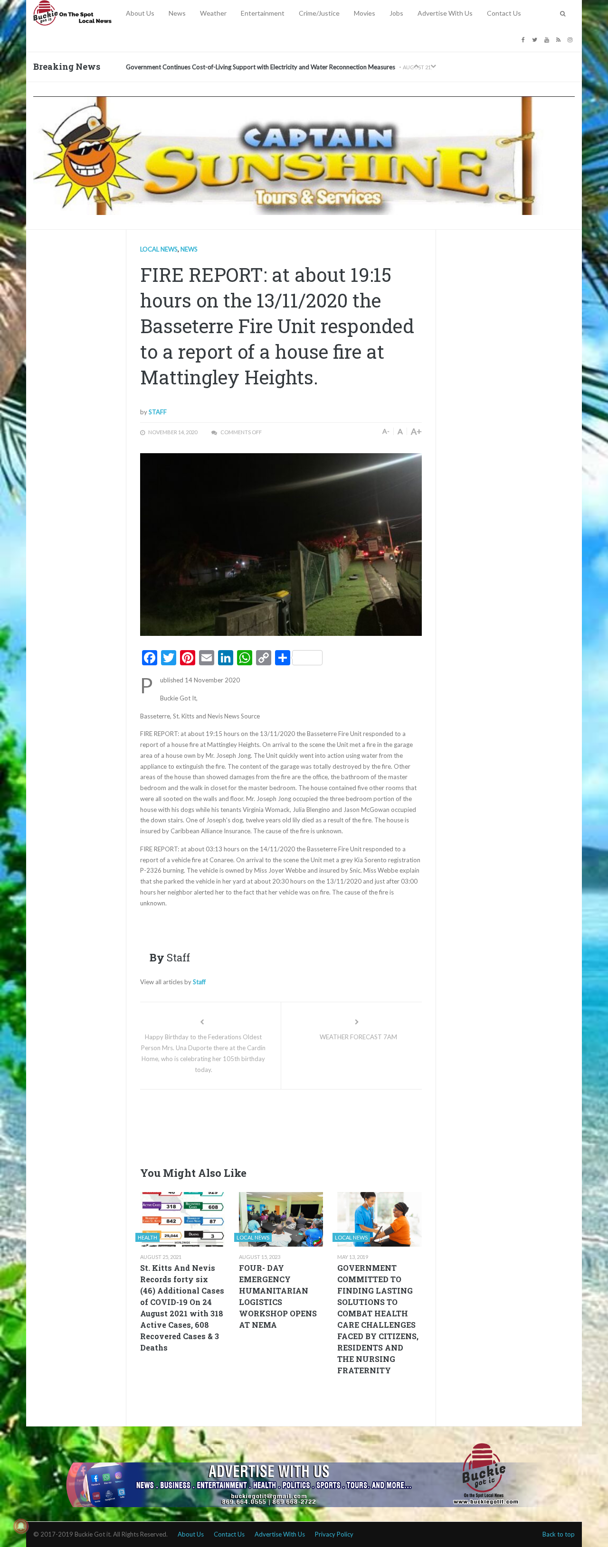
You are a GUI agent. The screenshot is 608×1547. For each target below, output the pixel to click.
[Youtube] (547, 39)
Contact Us (504, 13)
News (177, 13)
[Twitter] (536, 39)
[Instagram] (571, 39)
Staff (158, 412)
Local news (159, 249)
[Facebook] (524, 39)
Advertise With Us (445, 13)
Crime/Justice (319, 13)
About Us (140, 13)
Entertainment (263, 13)
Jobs (396, 13)
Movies (364, 13)
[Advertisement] (313, 1125)
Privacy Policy (334, 1534)
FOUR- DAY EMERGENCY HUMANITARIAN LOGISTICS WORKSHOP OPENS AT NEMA (278, 1296)
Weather (213, 13)
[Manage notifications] (20, 1526)
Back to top (558, 1534)
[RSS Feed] (559, 39)
